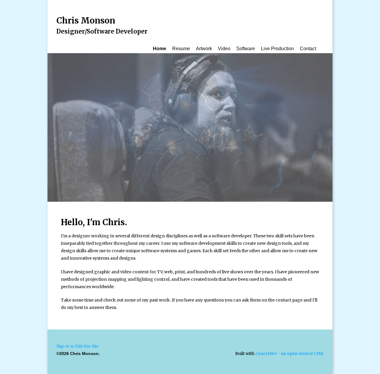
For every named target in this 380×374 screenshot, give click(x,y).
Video (224, 48)
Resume (181, 48)
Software (245, 48)
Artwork (204, 48)
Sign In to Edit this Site (77, 346)
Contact (308, 48)
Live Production (277, 48)
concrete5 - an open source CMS (289, 353)
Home (159, 48)
